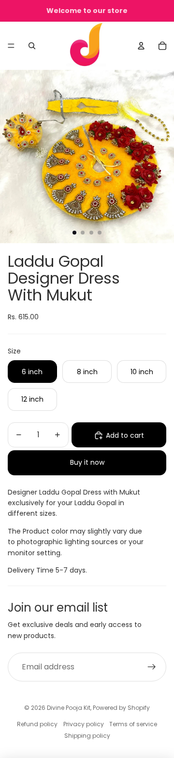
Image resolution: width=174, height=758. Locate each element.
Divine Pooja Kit (68, 708)
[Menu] (11, 46)
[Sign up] (152, 667)
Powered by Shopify (121, 708)
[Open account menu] (141, 45)
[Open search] (32, 45)
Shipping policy (87, 736)
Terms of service (133, 724)
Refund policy (37, 724)
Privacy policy (83, 724)
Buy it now (87, 462)
